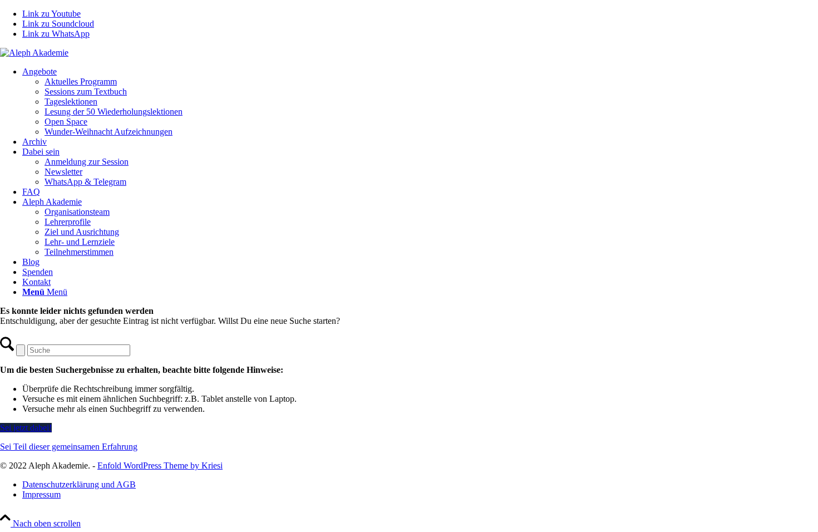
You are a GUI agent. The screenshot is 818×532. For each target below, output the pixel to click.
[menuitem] (420, 102)
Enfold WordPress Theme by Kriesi (160, 465)
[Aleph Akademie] (34, 52)
